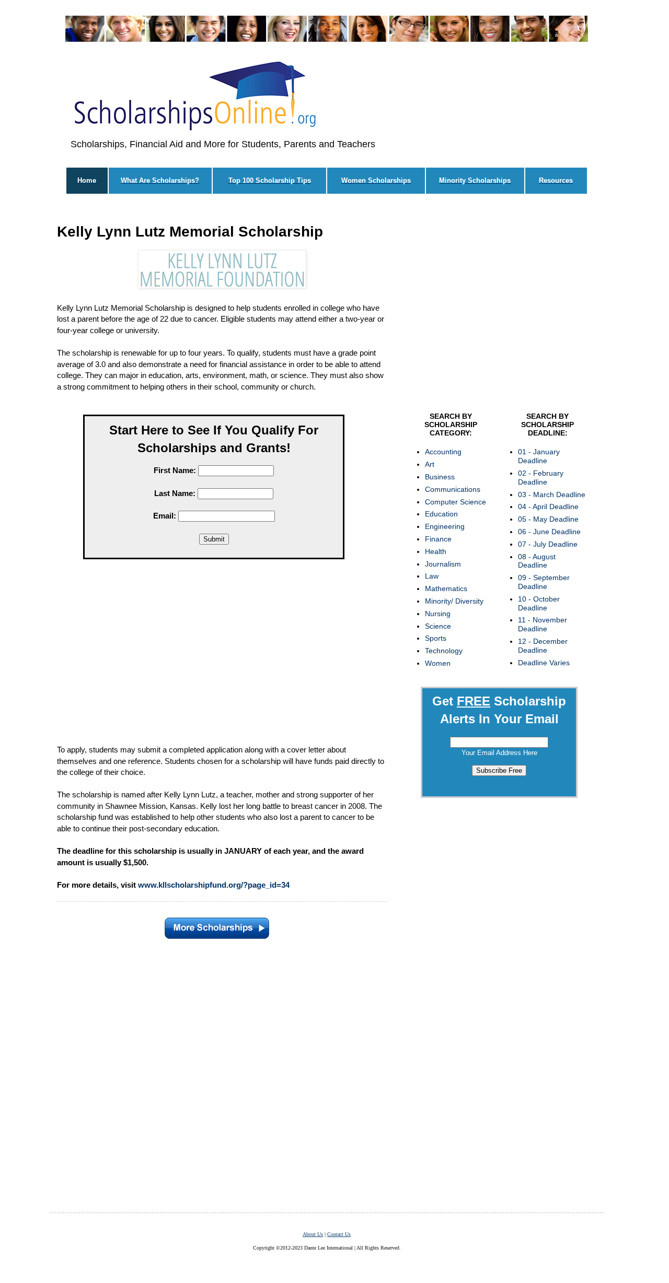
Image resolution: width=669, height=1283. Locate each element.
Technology (444, 650)
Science (438, 626)
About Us (313, 1234)
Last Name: (174, 493)
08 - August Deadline (537, 561)
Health (435, 551)
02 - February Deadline (540, 477)
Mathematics (446, 588)
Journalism (443, 564)
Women (438, 663)
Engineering (445, 526)
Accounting (443, 452)
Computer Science (455, 502)
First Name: (175, 470)
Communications (452, 489)
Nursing (438, 613)
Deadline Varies (544, 662)
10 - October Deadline (539, 603)
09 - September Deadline (544, 582)
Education (441, 514)
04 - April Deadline (548, 506)
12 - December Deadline (543, 645)
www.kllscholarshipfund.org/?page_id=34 (214, 884)
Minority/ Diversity (454, 601)
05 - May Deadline (548, 519)
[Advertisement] (214, 659)
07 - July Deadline (548, 544)
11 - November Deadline (542, 624)
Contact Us (339, 1234)
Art (429, 464)
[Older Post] (217, 926)
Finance (438, 539)
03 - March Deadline (551, 494)
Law (432, 576)
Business (440, 477)
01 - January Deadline (539, 456)
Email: (164, 515)
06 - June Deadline (549, 531)
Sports (435, 638)
